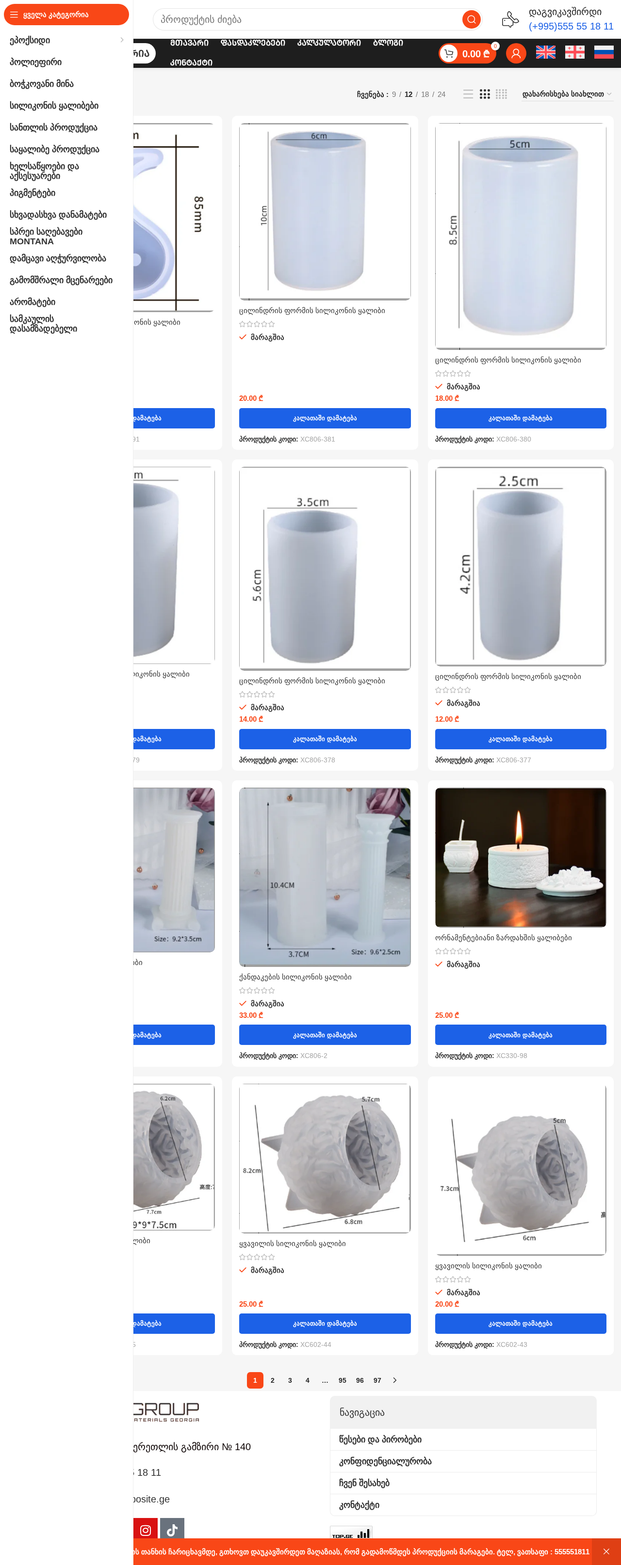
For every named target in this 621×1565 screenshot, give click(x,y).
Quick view (208, 139)
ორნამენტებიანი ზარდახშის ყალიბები (503, 937)
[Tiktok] (172, 1530)
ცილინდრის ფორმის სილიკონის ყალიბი (312, 310)
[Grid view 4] (501, 94)
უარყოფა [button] (606, 1551)
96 (360, 1380)
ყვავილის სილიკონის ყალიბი (292, 1243)
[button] (324, 418)
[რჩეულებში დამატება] (208, 161)
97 (377, 1380)
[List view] (468, 94)
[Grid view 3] (485, 94)
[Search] (471, 19)
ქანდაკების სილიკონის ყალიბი (295, 977)
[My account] (516, 53)
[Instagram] (145, 1530)
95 (342, 1380)
